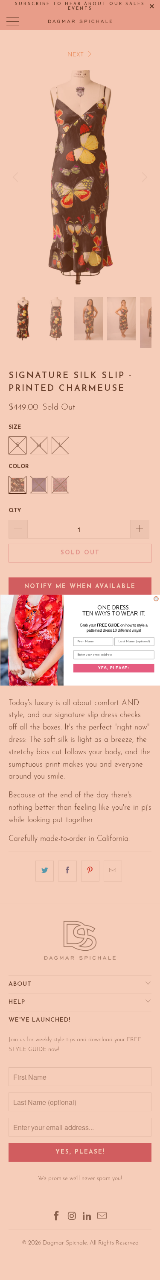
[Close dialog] (156, 598)
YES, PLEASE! (113, 667)
